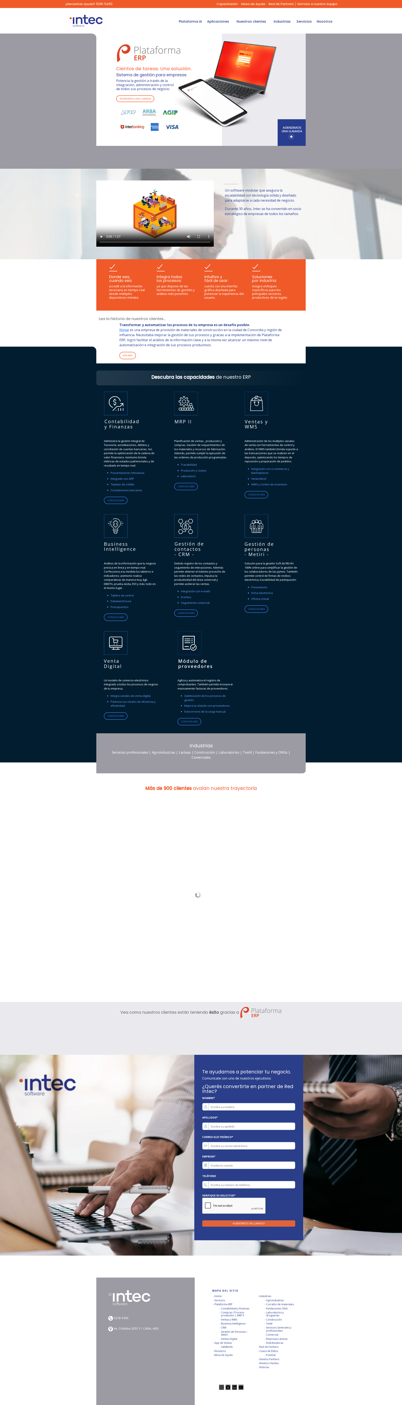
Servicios (304, 21)
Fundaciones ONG (277, 1308)
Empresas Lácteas (276, 1339)
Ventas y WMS (229, 1319)
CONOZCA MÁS (115, 500)
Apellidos (210, 1117)
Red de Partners (281, 4)
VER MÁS (127, 355)
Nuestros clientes (251, 21)
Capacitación (227, 4)
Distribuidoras (274, 1343)
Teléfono (209, 1176)
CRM (223, 1327)
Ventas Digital (229, 1339)
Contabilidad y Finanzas (235, 1308)
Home (218, 1296)
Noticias (264, 1367)
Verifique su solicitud (219, 1195)
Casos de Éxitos (268, 1351)
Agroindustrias (275, 1300)
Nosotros (324, 21)
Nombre (208, 1098)
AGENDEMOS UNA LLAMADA (135, 98)
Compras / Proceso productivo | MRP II (232, 1314)
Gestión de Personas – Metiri (234, 1333)
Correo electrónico (217, 1137)
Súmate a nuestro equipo (317, 4)
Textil (269, 1323)
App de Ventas (223, 1343)
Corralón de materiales (280, 1304)
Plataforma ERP (223, 1304)
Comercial (272, 1334)
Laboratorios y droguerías (275, 1314)
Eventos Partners (269, 1359)
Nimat (124, 330)
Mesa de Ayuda (253, 4)
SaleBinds (227, 1347)
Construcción (274, 1319)
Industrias (282, 21)
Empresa (208, 1156)
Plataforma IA (190, 21)
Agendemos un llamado (249, 1223)
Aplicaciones (218, 21)
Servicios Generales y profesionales (278, 1329)
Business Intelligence (233, 1323)
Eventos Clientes (269, 1363)
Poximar (271, 1355)
